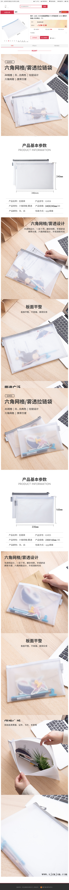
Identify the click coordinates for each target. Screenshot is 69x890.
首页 (16, 12)
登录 (14, 1)
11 (24, 40)
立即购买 (34, 37)
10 (22, 40)
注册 (18, 1)
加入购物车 (44, 37)
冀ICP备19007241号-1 (47, 887)
